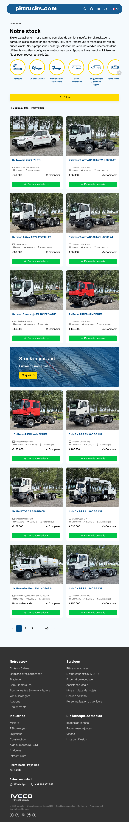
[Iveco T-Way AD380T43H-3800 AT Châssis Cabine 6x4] (92, 213)
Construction (18, 739)
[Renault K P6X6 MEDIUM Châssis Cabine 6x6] (92, 290)
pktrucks (36, 8)
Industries (17, 715)
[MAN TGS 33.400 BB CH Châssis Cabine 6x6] (92, 410)
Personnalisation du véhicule (84, 701)
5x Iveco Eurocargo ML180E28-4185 (34, 314)
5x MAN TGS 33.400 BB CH (85, 434)
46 (46, 628)
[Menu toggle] (12, 9)
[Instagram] (23, 815)
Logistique (16, 734)
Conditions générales (65, 805)
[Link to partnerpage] (21, 797)
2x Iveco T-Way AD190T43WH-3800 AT (92, 160)
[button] (85, 8)
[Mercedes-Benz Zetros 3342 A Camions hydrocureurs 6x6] (36, 564)
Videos (70, 734)
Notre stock (19, 661)
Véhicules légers (20, 696)
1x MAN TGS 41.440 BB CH (85, 588)
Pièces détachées (77, 668)
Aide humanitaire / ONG (24, 745)
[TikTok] (34, 815)
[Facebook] (12, 815)
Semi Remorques (20, 685)
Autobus (15, 701)
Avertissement (96, 805)
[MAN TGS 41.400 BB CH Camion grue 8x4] (92, 487)
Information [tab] (37, 108)
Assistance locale (77, 685)
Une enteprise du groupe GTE (40, 805)
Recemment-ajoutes (79, 728)
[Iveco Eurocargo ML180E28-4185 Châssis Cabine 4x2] (36, 290)
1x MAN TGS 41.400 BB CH (85, 511)
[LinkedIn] (17, 815)
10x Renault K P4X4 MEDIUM (29, 434)
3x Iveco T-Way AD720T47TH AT (31, 237)
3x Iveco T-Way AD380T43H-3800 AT (91, 237)
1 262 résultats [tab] (19, 108)
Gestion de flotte (76, 696)
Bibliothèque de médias (84, 715)
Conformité (82, 805)
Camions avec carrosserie (26, 674)
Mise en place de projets (81, 690)
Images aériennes (77, 723)
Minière (14, 723)
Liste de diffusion (76, 739)
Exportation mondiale (79, 679)
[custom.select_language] (115, 9)
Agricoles (15, 750)
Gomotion (25, 808)
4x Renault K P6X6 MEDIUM (85, 314)
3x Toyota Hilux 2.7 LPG (26, 160)
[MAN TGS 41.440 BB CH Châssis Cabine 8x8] (92, 564)
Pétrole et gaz (18, 728)
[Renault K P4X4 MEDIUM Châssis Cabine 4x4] (36, 410)
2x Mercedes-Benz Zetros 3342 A (32, 588)
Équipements (18, 707)
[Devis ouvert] (105, 9)
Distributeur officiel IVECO (82, 674)
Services (73, 661)
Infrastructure (18, 756)
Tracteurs (16, 679)
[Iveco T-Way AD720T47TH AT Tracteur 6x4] (36, 213)
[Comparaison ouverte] (98, 9)
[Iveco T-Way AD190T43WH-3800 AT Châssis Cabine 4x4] (92, 136)
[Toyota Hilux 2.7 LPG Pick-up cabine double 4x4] (36, 136)
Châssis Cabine (19, 668)
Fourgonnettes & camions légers (30, 690)
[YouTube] (29, 815)
